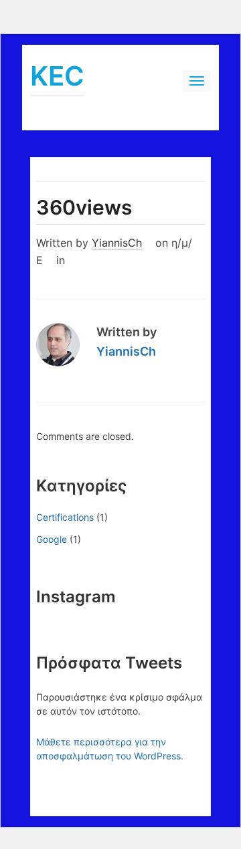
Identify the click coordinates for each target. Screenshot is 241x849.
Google (51, 539)
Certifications (65, 517)
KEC (57, 75)
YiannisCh (117, 242)
